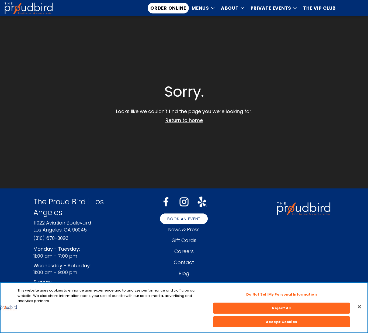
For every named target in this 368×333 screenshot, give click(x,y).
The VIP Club (319, 8)
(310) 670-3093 (50, 238)
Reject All (281, 308)
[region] (184, 307)
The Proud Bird (304, 209)
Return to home (184, 120)
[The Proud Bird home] (28, 8)
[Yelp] (202, 201)
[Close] (359, 307)
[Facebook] (166, 201)
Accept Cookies (281, 321)
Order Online (168, 8)
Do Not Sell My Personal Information (281, 294)
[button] (203, 8)
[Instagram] (184, 201)
